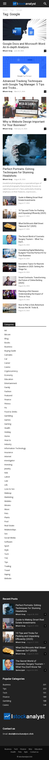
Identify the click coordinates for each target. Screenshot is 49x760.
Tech (6, 554)
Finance (7, 399)
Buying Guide (10, 350)
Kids (6, 472)
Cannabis (8, 355)
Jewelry (7, 468)
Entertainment (10, 383)
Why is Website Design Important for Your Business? (24, 123)
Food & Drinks (10, 411)
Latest (7, 476)
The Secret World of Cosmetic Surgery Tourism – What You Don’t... (31, 239)
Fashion (7, 391)
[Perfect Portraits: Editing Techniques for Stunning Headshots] (24, 150)
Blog (6, 338)
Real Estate (9, 525)
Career (7, 363)
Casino (7, 367)
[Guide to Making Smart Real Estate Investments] (9, 201)
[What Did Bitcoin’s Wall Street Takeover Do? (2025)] (9, 227)
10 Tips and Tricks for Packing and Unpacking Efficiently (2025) (27, 636)
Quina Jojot (20, 670)
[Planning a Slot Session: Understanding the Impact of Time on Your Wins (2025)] (9, 294)
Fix (5, 407)
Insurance (8, 452)
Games (7, 420)
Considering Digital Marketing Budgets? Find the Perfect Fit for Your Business (32, 253)
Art (5, 330)
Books (7, 342)
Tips (6, 562)
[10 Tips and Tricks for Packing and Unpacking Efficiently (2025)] (9, 214)
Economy (8, 375)
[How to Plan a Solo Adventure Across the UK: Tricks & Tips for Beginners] (9, 308)
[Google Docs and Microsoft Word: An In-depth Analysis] (24, 29)
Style (6, 550)
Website (7, 578)
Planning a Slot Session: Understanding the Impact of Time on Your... (31, 294)
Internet (7, 456)
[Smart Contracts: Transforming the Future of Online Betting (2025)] (9, 281)
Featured (8, 395)
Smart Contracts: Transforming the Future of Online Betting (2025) (32, 280)
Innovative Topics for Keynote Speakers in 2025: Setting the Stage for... (31, 266)
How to (7, 440)
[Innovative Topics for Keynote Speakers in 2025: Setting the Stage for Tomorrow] (9, 267)
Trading (7, 566)
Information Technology (15, 448)
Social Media (10, 537)
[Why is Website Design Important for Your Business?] (24, 107)
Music (7, 509)
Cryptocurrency (11, 371)
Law (6, 481)
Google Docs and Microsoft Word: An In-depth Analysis (24, 45)
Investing (8, 464)
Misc (30, 749)
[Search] (45, 3)
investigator (9, 460)
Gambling (8, 415)
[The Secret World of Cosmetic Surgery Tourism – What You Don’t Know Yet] (9, 239)
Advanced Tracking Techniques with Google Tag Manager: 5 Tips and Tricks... (23, 84)
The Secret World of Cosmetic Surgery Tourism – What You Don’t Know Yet (30, 664)
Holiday (7, 432)
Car (5, 359)
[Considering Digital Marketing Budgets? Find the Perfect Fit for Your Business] (9, 253)
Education (8, 379)
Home (5, 10)
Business (8, 346)
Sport (6, 546)
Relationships (10, 529)
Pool (6, 521)
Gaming (7, 424)
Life (6, 485)
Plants (7, 517)
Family (7, 387)
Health (7, 428)
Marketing (8, 497)
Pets (6, 513)
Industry (7, 444)
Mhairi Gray (7, 51)
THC (6, 558)
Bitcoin (7, 334)
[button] (4, 3)
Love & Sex (9, 489)
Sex (5, 533)
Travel (7, 570)
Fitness (7, 403)
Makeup (7, 493)
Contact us (34, 752)
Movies (7, 505)
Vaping (7, 574)
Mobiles (7, 501)
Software (8, 541)
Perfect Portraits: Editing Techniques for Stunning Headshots (18, 172)
